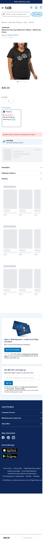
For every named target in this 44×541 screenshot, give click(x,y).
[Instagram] (13, 435)
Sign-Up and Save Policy (28, 384)
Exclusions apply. (20, 386)
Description (6, 166)
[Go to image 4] (22, 80)
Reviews (5, 177)
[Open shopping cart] (39, 7)
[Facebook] (3, 435)
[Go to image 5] (23, 80)
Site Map (28, 474)
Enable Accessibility (13, 469)
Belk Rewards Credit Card (11, 416)
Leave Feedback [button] (8, 404)
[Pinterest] (8, 435)
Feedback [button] (35, 474)
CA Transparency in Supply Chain (12, 474)
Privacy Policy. (10, 386)
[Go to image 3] (20, 80)
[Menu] (2, 8)
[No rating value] (6, 37)
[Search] (4, 14)
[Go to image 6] (25, 80)
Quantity (4, 96)
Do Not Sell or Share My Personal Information (21, 471)
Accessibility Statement (28, 469)
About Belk (6, 422)
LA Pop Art (5, 27)
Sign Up (8, 381)
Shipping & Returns (8, 171)
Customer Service (8, 410)
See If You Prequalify (12, 347)
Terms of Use (6, 466)
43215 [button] (13, 118)
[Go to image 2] (18, 80)
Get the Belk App (8, 443)
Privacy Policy (17, 466)
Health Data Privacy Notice (31, 466)
